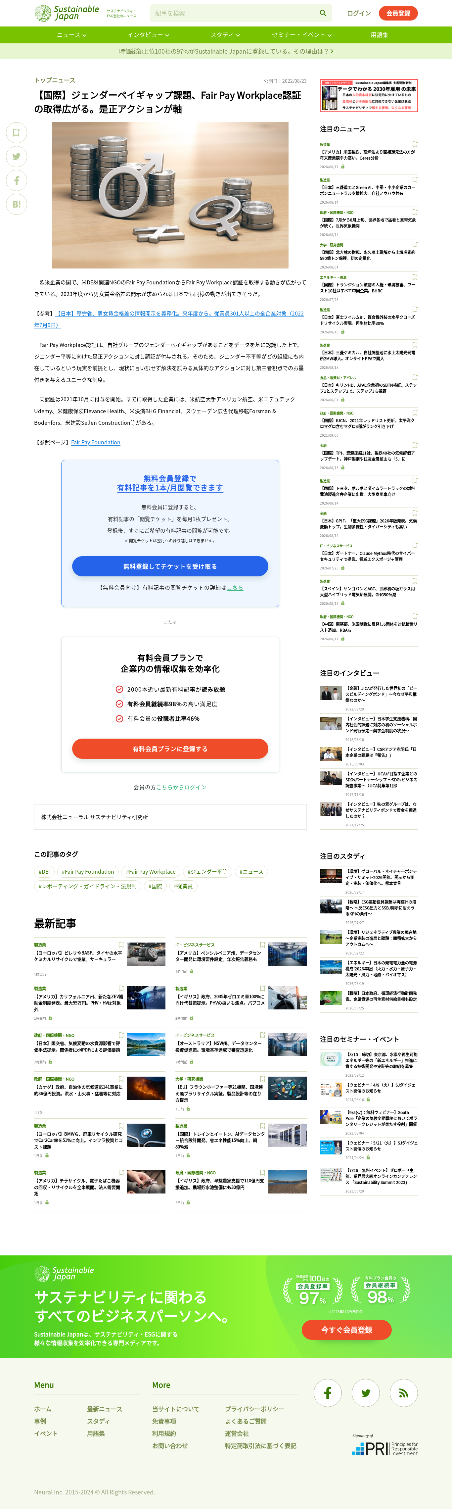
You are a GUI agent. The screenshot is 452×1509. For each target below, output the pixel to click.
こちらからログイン (181, 787)
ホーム (43, 1408)
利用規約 (164, 1433)
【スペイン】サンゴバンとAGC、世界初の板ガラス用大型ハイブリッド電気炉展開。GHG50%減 (367, 591)
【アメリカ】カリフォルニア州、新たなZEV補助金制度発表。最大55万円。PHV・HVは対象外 (78, 1002)
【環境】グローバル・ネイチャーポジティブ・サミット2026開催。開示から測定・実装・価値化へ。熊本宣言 (381, 877)
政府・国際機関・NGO (54, 1035)
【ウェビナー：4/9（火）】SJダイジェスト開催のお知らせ (380, 1088)
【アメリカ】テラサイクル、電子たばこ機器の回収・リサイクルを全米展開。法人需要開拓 (77, 1186)
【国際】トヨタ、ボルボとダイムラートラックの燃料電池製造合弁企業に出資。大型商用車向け (367, 491)
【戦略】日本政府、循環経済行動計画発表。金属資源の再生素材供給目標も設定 (381, 996)
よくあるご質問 (246, 1421)
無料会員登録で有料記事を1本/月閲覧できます (170, 482)
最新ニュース (104, 1408)
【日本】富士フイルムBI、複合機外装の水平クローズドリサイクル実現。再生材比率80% (367, 320)
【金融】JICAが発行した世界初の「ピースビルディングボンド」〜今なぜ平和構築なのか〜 (381, 694)
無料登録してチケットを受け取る (170, 566)
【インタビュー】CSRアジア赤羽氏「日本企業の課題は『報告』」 (381, 752)
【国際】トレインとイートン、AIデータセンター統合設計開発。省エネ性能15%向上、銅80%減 (220, 1140)
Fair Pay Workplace (152, 871)
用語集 (379, 34)
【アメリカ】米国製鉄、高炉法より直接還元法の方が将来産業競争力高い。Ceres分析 (367, 155)
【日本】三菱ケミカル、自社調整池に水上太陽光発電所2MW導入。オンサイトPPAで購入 (367, 355)
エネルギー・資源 (333, 277)
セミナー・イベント (299, 34)
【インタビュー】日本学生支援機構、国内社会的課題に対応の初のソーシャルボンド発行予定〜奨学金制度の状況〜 (381, 724)
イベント (46, 1433)
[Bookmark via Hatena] (16, 204)
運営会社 (237, 1433)
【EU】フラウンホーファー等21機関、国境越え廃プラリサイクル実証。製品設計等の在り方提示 (219, 1093)
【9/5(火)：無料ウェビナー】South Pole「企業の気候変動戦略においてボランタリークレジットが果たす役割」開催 (381, 1118)
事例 (40, 1421)
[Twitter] (366, 1393)
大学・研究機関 (189, 1079)
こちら (235, 587)
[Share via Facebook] (16, 180)
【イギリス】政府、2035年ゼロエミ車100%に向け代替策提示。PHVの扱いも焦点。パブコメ (220, 999)
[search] (323, 13)
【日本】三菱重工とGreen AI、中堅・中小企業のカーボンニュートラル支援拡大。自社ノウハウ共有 (367, 190)
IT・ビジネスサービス (195, 945)
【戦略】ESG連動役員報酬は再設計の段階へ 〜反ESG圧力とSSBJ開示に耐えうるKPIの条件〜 (380, 907)
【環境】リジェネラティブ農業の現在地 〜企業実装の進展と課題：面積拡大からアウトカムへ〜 (381, 938)
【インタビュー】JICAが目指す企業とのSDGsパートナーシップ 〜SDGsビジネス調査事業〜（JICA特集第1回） (381, 779)
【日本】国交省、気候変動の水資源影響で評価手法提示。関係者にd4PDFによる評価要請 (77, 1046)
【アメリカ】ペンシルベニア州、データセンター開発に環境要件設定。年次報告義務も (218, 955)
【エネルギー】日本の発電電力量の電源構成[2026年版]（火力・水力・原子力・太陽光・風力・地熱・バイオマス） (381, 968)
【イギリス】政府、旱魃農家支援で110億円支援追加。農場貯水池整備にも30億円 (219, 1183)
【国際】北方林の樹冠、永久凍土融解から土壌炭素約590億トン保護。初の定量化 (367, 255)
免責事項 (164, 1421)
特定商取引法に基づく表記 (260, 1445)
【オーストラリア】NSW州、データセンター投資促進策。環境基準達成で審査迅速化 (218, 1046)
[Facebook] (328, 1393)
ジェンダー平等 (209, 871)
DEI (46, 871)
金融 (323, 445)
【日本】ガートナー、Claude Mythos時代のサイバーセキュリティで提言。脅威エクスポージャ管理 (367, 556)
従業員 (185, 886)
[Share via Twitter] (16, 156)
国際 (157, 886)
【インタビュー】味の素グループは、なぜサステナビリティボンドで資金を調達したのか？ (381, 810)
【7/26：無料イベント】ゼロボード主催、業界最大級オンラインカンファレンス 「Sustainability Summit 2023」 (381, 1176)
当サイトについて (176, 1408)
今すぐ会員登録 (346, 1329)
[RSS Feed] (404, 1393)
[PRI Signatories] (385, 1445)
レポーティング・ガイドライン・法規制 (89, 886)
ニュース (68, 34)
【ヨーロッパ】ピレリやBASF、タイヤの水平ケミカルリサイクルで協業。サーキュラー (78, 955)
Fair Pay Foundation (95, 442)
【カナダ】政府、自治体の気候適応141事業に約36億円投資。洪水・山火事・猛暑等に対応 (78, 1090)
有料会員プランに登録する (170, 748)
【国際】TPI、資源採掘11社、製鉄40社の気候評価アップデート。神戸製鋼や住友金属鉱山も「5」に (367, 456)
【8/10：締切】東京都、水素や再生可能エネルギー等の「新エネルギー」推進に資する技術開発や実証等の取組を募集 (381, 1060)
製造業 (40, 945)
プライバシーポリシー (255, 1408)
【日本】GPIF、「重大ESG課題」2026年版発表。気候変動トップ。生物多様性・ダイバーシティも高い (368, 523)
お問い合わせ (170, 1445)
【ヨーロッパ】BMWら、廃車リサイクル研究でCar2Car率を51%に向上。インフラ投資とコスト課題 (78, 1140)
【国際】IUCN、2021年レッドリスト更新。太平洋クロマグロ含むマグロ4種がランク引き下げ (367, 423)
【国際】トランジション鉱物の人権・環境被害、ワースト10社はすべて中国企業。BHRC (367, 287)
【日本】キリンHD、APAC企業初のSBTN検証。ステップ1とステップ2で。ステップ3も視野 (368, 388)
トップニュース (54, 79)
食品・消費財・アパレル (338, 377)
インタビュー (145, 34)
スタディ (222, 34)
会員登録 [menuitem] (398, 13)
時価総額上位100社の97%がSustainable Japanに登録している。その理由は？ (225, 51)
